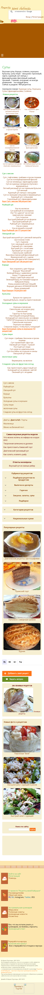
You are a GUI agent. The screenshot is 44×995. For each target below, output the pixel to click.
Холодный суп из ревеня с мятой (22, 370)
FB (9, 897)
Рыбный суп (7, 205)
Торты (24, 420)
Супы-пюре (7, 334)
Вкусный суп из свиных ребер (22, 466)
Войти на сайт (14, 874)
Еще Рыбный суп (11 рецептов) (16, 230)
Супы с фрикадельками (12, 91)
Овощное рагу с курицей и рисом (22, 784)
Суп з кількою (22, 217)
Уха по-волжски (22, 209)
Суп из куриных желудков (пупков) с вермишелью (12, 165)
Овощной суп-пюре (22, 353)
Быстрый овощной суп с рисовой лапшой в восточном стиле (12, 111)
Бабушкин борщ (22, 282)
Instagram (19, 897)
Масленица (8, 423)
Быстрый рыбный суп (22, 222)
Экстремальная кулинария (20, 907)
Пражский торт (22, 591)
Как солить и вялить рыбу (15, 454)
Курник (22, 651)
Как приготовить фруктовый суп (22, 368)
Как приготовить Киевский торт (18, 447)
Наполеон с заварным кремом (22, 619)
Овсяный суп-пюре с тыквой (22, 345)
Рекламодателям (16, 893)
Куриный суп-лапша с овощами (22, 193)
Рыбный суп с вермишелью (22, 224)
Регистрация (37, 17)
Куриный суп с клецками (22, 197)
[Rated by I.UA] (29, 992)
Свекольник (22, 311)
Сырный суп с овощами (22, 246)
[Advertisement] (22, 38)
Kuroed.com (8, 976)
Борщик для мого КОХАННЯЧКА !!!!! (22, 286)
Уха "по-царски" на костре (22, 213)
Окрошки (36, 89)
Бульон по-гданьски (22, 298)
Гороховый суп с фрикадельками (22, 199)
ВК (13, 897)
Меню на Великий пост (13, 427)
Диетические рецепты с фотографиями (22, 558)
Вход (28, 17)
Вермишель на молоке (22, 361)
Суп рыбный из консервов (22, 211)
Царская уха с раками (22, 215)
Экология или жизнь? (17, 943)
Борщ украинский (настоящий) (22, 284)
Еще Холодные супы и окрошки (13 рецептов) (18, 330)
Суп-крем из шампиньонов (22, 349)
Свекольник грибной (22, 253)
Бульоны (6, 294)
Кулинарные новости (17, 914)
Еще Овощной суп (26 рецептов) (17, 262)
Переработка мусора (17, 941)
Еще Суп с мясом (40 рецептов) (16, 201)
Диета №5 (15, 420)
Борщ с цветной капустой (22, 277)
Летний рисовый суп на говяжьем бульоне (31, 165)
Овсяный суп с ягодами (22, 372)
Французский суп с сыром (22, 257)
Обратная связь (15, 895)
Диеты (6, 420)
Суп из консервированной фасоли (12, 148)
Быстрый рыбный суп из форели (22, 219)
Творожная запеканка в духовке (18, 443)
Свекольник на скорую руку (22, 309)
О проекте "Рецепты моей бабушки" (24, 890)
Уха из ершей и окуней (22, 228)
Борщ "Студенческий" (22, 275)
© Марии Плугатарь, (12, 979)
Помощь (12, 878)
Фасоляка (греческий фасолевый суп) (22, 255)
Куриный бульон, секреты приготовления (22, 300)
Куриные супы (25, 89)
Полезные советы (16, 912)
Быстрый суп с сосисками (22, 248)
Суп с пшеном (32, 128)
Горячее (24, 490)
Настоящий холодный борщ (22, 316)
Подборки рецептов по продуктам (24, 478)
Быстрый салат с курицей (22, 816)
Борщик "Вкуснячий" (22, 271)
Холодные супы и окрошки (15, 303)
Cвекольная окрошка (22, 322)
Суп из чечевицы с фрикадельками (32, 147)
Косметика (13, 916)
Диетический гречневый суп (16, 451)
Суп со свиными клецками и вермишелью (22, 195)
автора (23, 967)
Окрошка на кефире (22, 324)
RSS (33, 897)
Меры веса (13, 910)
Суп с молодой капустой (22, 244)
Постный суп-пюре (22, 347)
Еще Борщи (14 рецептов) (14, 290)
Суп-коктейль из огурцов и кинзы (22, 351)
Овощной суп (8, 234)
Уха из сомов (22, 226)
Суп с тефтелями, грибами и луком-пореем (12, 129)
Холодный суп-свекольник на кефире (22, 318)
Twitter (27, 897)
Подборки (23, 501)
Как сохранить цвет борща (32, 110)
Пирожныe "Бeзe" (22, 753)
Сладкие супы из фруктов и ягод (18, 364)
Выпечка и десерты (23, 485)
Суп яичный (22, 190)
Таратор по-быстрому (22, 314)
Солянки (27, 91)
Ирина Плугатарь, (7, 960)
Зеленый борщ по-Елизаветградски (22, 280)
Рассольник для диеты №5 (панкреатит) (22, 259)
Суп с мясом (8, 173)
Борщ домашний (22, 288)
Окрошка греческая (22, 307)
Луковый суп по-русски (22, 251)
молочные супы (9, 357)
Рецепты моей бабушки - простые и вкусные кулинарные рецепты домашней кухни (21, 970)
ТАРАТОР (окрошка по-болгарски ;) (22, 320)
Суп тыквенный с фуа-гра (22, 343)
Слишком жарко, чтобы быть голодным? (22, 327)
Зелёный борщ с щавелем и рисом (22, 273)
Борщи (5, 265)
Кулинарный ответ (16, 929)
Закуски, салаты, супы (23, 495)
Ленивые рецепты (29, 712)
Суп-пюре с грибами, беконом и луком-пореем (22, 339)
